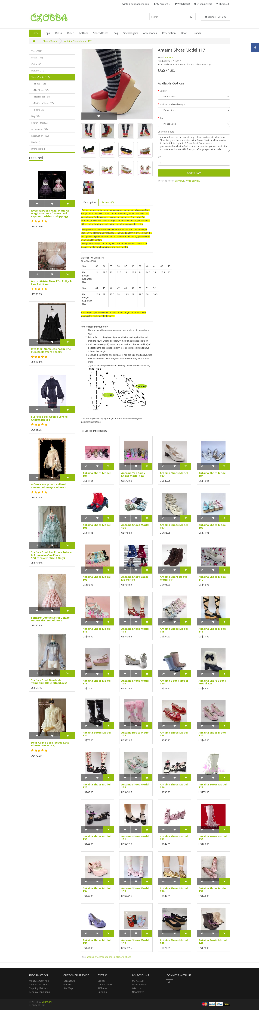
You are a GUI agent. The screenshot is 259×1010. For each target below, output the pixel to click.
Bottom (83, 33)
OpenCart (46, 1001)
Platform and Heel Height (172, 104)
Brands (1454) (38, 148)
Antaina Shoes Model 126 (174, 786)
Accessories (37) (39, 129)
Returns (67, 984)
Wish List (136, 988)
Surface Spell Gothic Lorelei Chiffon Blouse (49, 418)
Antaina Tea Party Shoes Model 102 (133, 474)
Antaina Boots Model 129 (213, 786)
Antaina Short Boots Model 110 (135, 578)
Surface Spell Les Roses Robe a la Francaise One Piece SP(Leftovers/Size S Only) (51, 555)
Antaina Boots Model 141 (213, 941)
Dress (58, 33)
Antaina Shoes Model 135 (135, 889)
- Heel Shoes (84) (40, 96)
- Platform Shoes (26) (42, 103)
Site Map (68, 988)
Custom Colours (166, 131)
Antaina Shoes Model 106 (135, 526)
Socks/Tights (130, 33)
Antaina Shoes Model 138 (96, 941)
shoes (112, 956)
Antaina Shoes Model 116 (212, 630)
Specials (102, 991)
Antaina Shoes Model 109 (96, 578)
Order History (139, 984)
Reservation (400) (40, 135)
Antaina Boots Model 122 (97, 734)
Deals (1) (35, 142)
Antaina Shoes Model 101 (96, 474)
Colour (163, 90)
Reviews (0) (108, 202)
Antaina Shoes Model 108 (212, 526)
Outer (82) (36, 64)
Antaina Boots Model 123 (135, 734)
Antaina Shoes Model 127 (96, 786)
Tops (47, 33)
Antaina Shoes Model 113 (96, 630)
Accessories (150, 33)
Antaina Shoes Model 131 (135, 838)
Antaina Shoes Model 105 (96, 526)
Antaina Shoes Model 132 (174, 838)
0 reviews (179, 180)
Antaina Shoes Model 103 (174, 474)
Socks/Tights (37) (39, 122)
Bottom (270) (37, 70)
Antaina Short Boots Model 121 (212, 682)
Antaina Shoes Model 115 (174, 630)
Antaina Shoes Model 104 (212, 474)
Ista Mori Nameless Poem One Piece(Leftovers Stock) (51, 350)
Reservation (169, 33)
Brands (197, 33)
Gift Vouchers (105, 984)
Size (162, 118)
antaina (90, 956)
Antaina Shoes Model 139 (135, 941)
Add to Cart (194, 173)
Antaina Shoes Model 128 (135, 786)
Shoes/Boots (100, 33)
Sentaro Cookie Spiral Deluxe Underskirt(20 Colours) (50, 619)
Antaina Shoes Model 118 (96, 682)
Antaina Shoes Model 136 (174, 889)
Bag (115, 33)
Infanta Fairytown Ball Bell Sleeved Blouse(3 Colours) (48, 486)
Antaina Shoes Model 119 (135, 682)
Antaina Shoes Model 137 (212, 889)
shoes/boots (101, 956)
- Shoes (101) (38, 83)
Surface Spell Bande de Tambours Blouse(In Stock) (49, 681)
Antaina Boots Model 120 (174, 682)
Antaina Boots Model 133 (213, 838)
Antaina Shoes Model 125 (212, 734)
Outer (70, 33)
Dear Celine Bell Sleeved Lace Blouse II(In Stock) (50, 744)
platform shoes (123, 956)
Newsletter (138, 991)
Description (90, 202)
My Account (138, 980)
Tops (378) (36, 51)
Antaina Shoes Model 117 (77, 41)
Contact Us (69, 980)
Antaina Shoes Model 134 (96, 889)
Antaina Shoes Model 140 (174, 941)
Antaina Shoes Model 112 (212, 578)
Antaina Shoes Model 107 (174, 526)
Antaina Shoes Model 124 (174, 734)
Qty (159, 156)
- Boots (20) (37, 109)
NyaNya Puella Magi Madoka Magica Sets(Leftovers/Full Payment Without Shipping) (50, 213)
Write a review (193, 180)
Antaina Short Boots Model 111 (173, 578)
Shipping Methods (38, 988)
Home (35, 33)
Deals (184, 33)
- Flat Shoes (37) (39, 90)
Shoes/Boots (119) (40, 77)
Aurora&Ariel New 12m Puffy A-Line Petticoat (51, 282)
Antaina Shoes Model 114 (135, 630)
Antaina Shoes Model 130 (96, 838)
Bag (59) (35, 116)
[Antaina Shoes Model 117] (117, 84)
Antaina (169, 57)
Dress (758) (37, 57)
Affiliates (102, 988)
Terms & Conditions (39, 991)
